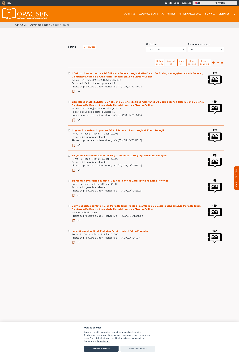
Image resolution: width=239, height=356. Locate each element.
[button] (203, 3)
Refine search (159, 62)
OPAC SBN (21, 25)
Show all (181, 62)
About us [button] (129, 14)
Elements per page (199, 44)
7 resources (89, 47)
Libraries (224, 14)
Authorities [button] (169, 14)
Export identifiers (204, 62)
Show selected (192, 62)
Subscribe (186, 3)
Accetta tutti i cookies (101, 348)
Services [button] (210, 14)
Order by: (151, 44)
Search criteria (236, 178)
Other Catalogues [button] (190, 14)
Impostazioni (103, 341)
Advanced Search (149, 14)
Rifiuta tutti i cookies (137, 348)
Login (177, 3)
